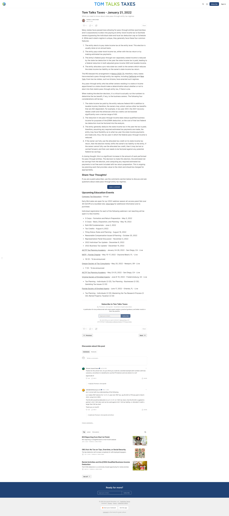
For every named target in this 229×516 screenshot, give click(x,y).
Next (141, 335)
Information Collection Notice (114, 322)
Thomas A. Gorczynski (92, 19)
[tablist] (89, 352)
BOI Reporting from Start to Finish (96, 437)
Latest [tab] (89, 432)
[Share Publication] (207, 4)
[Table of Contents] (2, 258)
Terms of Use (123, 320)
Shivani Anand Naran (92, 368)
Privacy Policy (128, 322)
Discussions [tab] (95, 432)
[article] (114, 440)
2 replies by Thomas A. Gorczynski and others (101, 415)
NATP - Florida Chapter (91, 255)
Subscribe (214, 4)
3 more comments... (88, 423)
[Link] (79, 174)
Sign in (223, 4)
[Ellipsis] (146, 368)
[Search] (203, 4)
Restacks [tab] (93, 352)
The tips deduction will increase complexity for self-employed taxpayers (104, 452)
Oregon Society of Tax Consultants (96, 264)
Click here (110, 204)
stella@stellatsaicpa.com (93, 390)
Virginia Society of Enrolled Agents (96, 277)
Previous (89, 335)
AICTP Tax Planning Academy (94, 250)
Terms (115, 503)
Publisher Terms (125, 501)
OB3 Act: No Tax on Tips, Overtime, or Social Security (104, 450)
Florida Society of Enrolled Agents (95, 289)
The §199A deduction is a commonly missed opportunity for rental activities (105, 467)
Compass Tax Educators (91, 197)
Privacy (110, 503)
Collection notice (123, 503)
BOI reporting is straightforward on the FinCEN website (99, 439)
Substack (105, 512)
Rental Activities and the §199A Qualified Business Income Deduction (106, 463)
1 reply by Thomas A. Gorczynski (97, 383)
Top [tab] (84, 432)
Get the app (123, 508)
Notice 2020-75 (117, 74)
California (132, 76)
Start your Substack (110, 508)
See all (85, 476)
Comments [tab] (86, 352)
